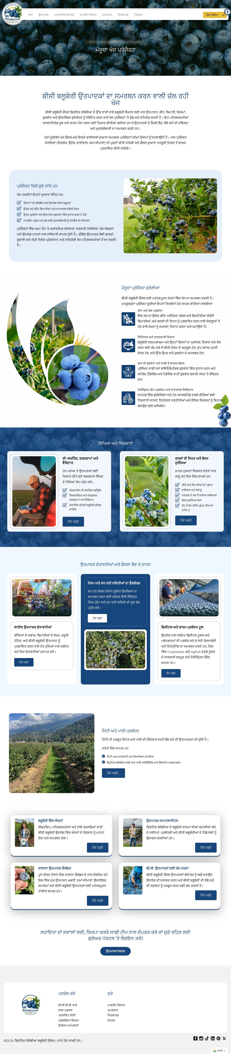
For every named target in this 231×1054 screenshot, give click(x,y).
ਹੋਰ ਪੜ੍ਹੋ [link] (73, 521)
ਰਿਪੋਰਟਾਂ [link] (138, 15)
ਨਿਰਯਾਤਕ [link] (123, 15)
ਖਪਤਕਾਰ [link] (107, 15)
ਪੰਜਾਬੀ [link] (220, 1050)
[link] (227, 11)
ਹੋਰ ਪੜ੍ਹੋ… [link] (113, 773)
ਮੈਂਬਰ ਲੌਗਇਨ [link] (212, 15)
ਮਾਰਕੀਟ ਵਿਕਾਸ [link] (88, 15)
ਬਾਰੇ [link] (30, 15)
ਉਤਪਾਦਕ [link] (44, 15)
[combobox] (219, 1051)
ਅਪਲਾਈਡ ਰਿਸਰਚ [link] (64, 15)
